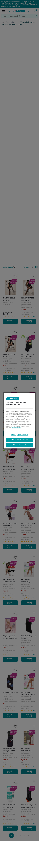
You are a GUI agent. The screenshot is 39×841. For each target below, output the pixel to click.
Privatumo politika (16, 427)
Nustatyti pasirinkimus (19, 435)
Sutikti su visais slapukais (19, 440)
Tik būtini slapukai (19, 445)
